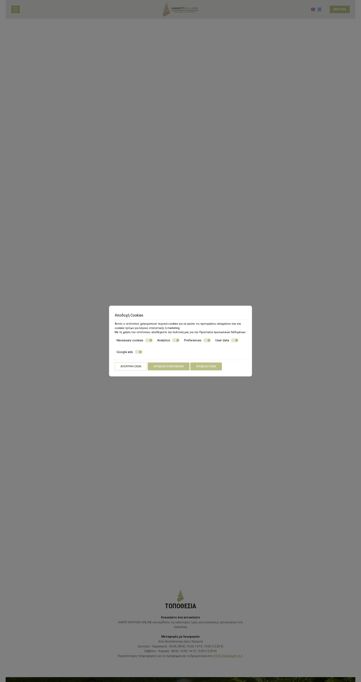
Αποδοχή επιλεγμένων (169, 366)
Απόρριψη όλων (131, 366)
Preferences (192, 340)
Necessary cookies (130, 340)
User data (222, 340)
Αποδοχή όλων (206, 366)
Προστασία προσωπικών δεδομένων (222, 332)
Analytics (163, 340)
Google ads (125, 352)
